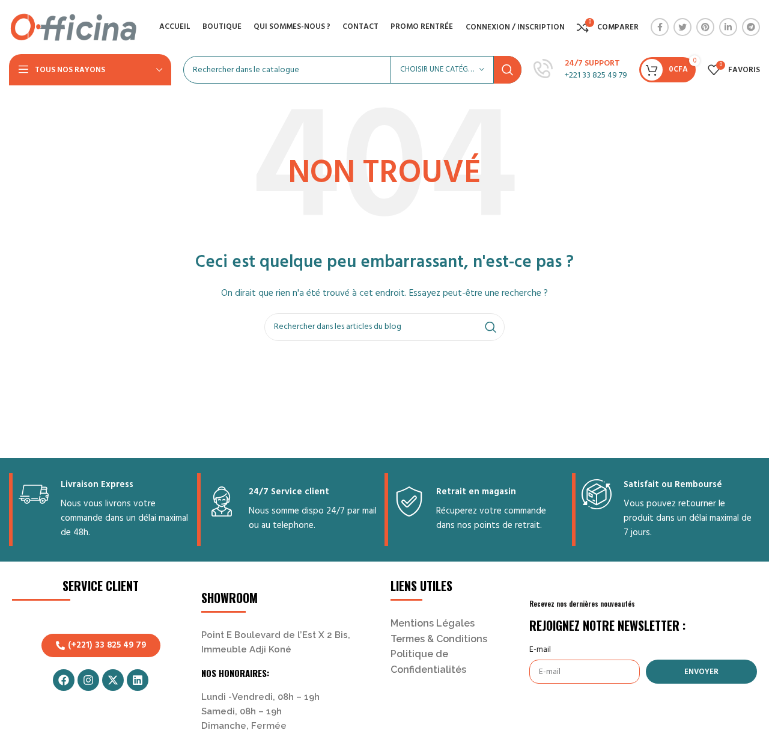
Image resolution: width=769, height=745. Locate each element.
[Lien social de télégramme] (751, 27)
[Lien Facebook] (660, 27)
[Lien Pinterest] (705, 27)
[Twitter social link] (682, 27)
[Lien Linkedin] (728, 27)
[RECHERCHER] (507, 70)
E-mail (540, 650)
